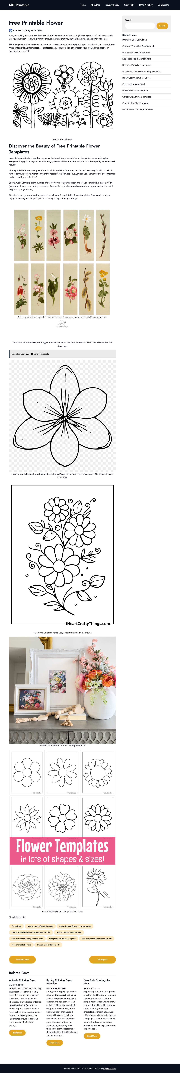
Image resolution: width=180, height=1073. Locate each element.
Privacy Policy (112, 4)
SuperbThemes (109, 1068)
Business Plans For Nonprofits (136, 65)
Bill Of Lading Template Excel (136, 77)
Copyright (129, 4)
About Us (95, 4)
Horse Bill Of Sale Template (135, 90)
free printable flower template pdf (97, 938)
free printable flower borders (40, 926)
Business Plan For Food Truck (136, 52)
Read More (17, 1032)
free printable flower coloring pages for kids (31, 932)
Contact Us (163, 4)
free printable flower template (62, 938)
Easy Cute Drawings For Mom (97, 981)
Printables (16, 926)
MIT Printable (19, 5)
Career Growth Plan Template (136, 96)
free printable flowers (21, 945)
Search (128, 20)
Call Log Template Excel (133, 84)
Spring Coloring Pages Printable (59, 981)
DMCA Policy (146, 4)
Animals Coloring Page (22, 980)
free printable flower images (69, 932)
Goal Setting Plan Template (135, 103)
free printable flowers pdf (48, 945)
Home (83, 4)
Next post (102, 959)
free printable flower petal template (27, 938)
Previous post (22, 959)
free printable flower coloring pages (75, 926)
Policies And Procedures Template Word (141, 71)
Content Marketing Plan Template (138, 46)
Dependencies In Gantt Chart (136, 58)
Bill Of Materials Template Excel (137, 109)
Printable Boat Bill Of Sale (134, 39)
